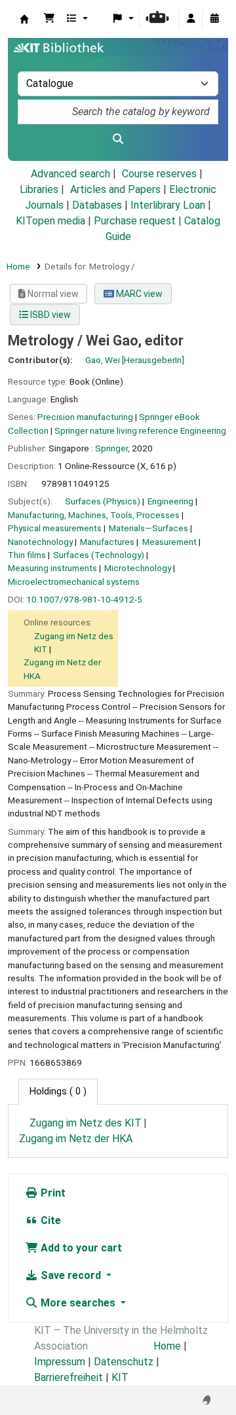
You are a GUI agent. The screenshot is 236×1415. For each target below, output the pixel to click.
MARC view (138, 293)
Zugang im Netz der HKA (75, 1138)
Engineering (170, 501)
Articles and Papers (115, 189)
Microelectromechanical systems (74, 581)
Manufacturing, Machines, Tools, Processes (94, 515)
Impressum (59, 1361)
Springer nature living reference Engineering (140, 430)
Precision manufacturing (85, 416)
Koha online (24, 19)
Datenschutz (123, 1361)
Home (18, 266)
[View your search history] (214, 19)
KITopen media (50, 221)
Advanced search (70, 173)
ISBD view (49, 314)
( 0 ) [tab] (58, 1091)
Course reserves (159, 173)
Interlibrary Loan (167, 205)
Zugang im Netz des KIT (86, 1123)
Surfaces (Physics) (102, 501)
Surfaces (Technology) (98, 555)
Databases (97, 205)
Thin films (27, 555)
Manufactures (107, 541)
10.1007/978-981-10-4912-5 (84, 599)
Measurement (169, 541)
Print (52, 1193)
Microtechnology (137, 568)
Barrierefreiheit (68, 1377)
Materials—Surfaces (148, 528)
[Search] (118, 139)
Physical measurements (55, 528)
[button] (49, 19)
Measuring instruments (52, 568)
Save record (71, 1275)
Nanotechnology (40, 541)
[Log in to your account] (191, 19)
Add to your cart (80, 1248)
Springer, (112, 448)
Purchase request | (139, 221)
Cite (49, 1220)
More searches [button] (78, 1303)
